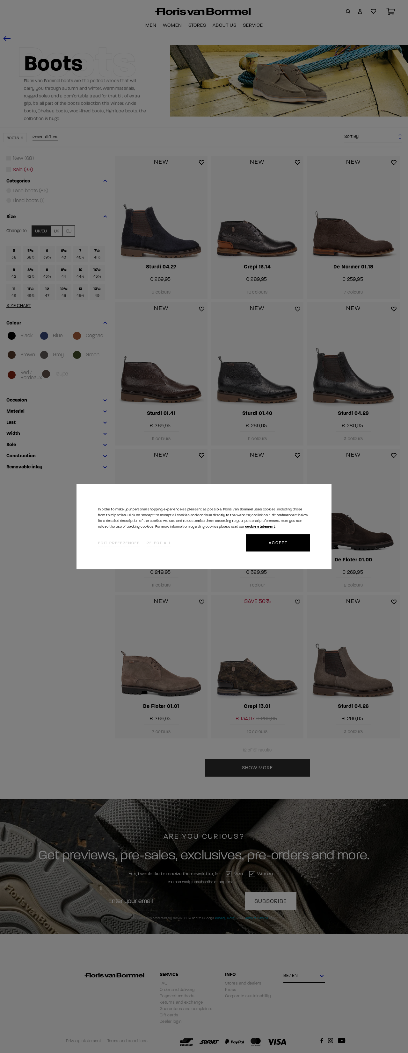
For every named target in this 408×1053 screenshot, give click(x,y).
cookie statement (260, 526)
